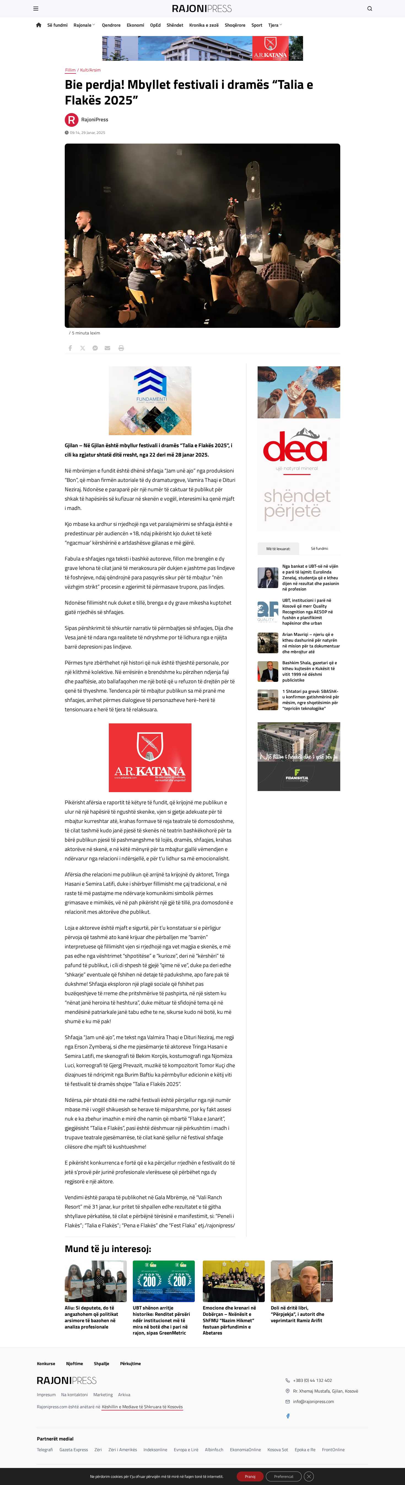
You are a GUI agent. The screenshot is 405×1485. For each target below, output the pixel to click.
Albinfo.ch (214, 1449)
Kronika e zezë (204, 25)
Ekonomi (135, 25)
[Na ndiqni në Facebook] (287, 1416)
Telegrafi (45, 1449)
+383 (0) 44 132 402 (312, 1380)
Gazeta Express (74, 1449)
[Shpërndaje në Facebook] (70, 348)
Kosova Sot (278, 1449)
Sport (257, 25)
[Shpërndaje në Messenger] (95, 348)
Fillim (70, 70)
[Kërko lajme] (370, 8)
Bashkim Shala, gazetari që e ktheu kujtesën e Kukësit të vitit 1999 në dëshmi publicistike (309, 671)
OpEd (155, 25)
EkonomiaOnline (245, 1449)
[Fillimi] (38, 25)
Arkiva (124, 1394)
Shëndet (175, 25)
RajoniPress (94, 119)
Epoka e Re (305, 1449)
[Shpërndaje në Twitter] (82, 348)
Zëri (98, 1449)
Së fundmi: (319, 548)
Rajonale (82, 25)
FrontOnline (333, 1449)
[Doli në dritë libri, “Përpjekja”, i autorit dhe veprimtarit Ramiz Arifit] (302, 1281)
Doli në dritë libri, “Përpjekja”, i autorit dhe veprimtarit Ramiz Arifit (297, 1314)
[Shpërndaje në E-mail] (107, 348)
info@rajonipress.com (313, 1401)
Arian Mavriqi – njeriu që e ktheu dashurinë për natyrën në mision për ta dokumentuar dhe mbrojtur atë (311, 643)
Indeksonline (155, 1449)
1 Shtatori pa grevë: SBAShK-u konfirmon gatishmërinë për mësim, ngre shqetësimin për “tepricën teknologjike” (310, 700)
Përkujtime (130, 1363)
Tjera (273, 25)
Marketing (103, 1394)
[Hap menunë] (35, 8)
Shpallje (101, 1363)
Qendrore (111, 25)
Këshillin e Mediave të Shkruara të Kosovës (142, 1406)
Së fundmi (57, 25)
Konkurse (46, 1363)
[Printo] (119, 348)
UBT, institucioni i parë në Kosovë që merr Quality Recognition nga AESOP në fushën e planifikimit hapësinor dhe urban (307, 611)
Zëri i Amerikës (123, 1449)
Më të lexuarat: (278, 548)
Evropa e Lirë (186, 1449)
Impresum (46, 1394)
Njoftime (74, 1363)
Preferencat (283, 1476)
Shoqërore (235, 25)
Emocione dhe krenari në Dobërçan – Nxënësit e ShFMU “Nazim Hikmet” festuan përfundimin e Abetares (229, 1320)
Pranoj (250, 1476)
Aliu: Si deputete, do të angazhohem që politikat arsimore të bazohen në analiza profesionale (91, 1317)
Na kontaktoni (74, 1394)
